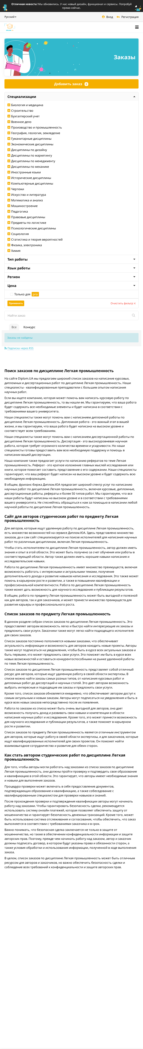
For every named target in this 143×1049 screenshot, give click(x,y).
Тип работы (17, 259)
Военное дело (21, 122)
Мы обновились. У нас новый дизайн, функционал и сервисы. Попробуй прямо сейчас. (71, 6)
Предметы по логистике (28, 223)
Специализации (21, 96)
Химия (15, 251)
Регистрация (130, 17)
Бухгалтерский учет (25, 116)
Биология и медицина (27, 105)
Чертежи (17, 189)
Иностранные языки (26, 172)
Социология (20, 234)
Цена (11, 285)
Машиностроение (24, 206)
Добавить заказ (68, 84)
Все (14, 327)
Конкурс (29, 327)
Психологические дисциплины (33, 228)
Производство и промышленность (36, 127)
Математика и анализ (27, 200)
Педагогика (19, 211)
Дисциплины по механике (30, 167)
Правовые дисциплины (28, 217)
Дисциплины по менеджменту (33, 161)
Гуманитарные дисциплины (31, 139)
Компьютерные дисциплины (32, 183)
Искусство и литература (28, 195)
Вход (109, 17)
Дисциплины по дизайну (29, 150)
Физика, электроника (26, 245)
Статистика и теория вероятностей (37, 239)
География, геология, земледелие (35, 133)
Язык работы (18, 268)
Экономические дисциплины (32, 144)
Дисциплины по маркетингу (31, 155)
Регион (13, 277)
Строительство (22, 111)
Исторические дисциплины (31, 178)
